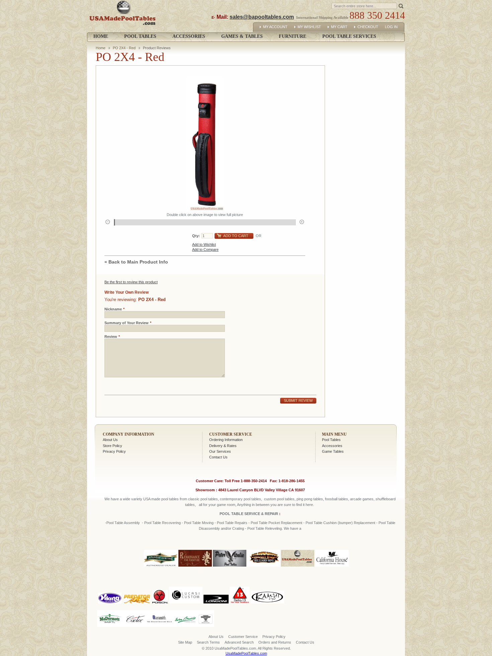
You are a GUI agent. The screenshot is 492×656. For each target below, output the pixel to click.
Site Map (185, 642)
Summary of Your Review (126, 323)
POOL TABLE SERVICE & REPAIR (249, 514)
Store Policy (112, 446)
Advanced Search (239, 642)
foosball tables (336, 499)
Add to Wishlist (204, 244)
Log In (391, 27)
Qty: (196, 236)
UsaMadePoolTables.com (246, 653)
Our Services (220, 451)
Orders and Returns (274, 642)
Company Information (128, 434)
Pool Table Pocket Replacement (276, 523)
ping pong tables (310, 499)
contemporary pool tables (240, 499)
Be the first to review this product (131, 282)
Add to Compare (205, 249)
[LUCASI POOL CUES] (185, 585)
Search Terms (208, 642)
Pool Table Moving (199, 523)
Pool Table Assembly (123, 523)
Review (110, 337)
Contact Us (218, 457)
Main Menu (334, 434)
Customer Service (230, 434)
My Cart (339, 27)
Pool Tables (331, 440)
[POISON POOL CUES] (160, 585)
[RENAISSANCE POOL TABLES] (195, 567)
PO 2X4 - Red (124, 48)
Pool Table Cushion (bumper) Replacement (340, 523)
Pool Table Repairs (231, 523)
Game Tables (333, 451)
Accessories (332, 446)
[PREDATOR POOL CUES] (137, 585)
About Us (110, 440)
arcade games (362, 499)
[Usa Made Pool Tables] (124, 16)
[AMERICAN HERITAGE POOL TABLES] (160, 567)
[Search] (401, 5)
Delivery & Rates (223, 446)
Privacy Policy (114, 451)
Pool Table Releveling (264, 528)
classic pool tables (203, 499)
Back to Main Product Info (136, 262)
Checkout (367, 27)
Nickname (113, 309)
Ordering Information (226, 440)
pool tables (170, 499)
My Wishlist (309, 27)
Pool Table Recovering (162, 523)
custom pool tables (279, 499)
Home (100, 36)
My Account (275, 27)
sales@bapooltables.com (262, 17)
